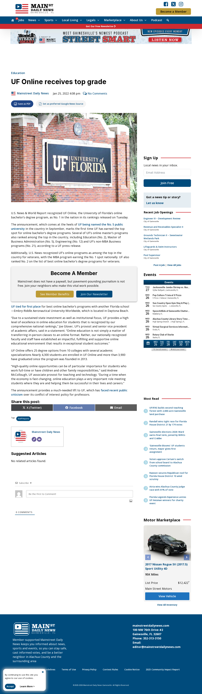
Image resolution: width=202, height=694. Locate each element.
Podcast (156, 20)
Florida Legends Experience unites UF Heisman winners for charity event (167, 500)
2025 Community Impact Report (163, 669)
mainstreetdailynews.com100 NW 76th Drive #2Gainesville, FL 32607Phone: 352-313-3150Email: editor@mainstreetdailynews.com (157, 636)
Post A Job (159, 265)
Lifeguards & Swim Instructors (160, 246)
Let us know (154, 203)
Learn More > (27, 686)
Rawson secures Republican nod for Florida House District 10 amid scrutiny (168, 476)
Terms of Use (69, 669)
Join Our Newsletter (94, 294)
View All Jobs (174, 265)
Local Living (70, 20)
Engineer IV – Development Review (162, 218)
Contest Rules (110, 669)
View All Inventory (167, 604)
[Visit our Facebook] (165, 4)
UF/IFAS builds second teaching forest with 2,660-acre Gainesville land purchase (167, 411)
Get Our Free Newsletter (100, 26)
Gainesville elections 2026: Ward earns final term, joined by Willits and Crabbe (167, 435)
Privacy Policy (89, 669)
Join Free (167, 183)
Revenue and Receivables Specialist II (163, 226)
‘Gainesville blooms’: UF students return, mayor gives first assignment (167, 449)
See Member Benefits (54, 294)
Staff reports (23, 418)
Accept (10, 686)
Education (18, 73)
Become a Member (173, 11)
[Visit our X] (173, 4)
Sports (49, 20)
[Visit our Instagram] (181, 4)
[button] (148, 557)
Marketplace (113, 20)
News (32, 20)
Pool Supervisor (152, 255)
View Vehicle (167, 596)
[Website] (34, 439)
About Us (136, 20)
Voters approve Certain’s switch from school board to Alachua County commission (166, 462)
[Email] (39, 439)
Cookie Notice (132, 669)
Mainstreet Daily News (33, 93)
